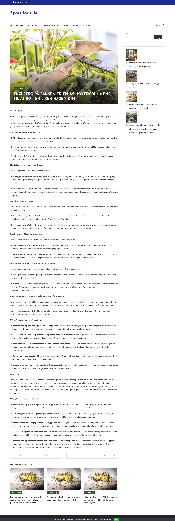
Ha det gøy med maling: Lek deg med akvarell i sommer (38, 456)
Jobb (66, 25)
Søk (127, 33)
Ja (116, 519)
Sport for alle (24, 13)
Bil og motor (16, 25)
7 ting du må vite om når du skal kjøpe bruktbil (145, 85)
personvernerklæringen (103, 519)
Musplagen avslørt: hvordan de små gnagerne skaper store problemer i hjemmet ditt (26, 500)
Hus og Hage (33, 25)
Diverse (86, 25)
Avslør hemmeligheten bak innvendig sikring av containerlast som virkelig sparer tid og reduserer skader (144, 129)
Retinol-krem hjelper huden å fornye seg (96, 456)
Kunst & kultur (51, 25)
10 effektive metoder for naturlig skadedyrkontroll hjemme (142, 65)
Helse (75, 25)
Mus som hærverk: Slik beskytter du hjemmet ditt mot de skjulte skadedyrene (100, 500)
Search (159, 25)
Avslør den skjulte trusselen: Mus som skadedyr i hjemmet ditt (144, 106)
